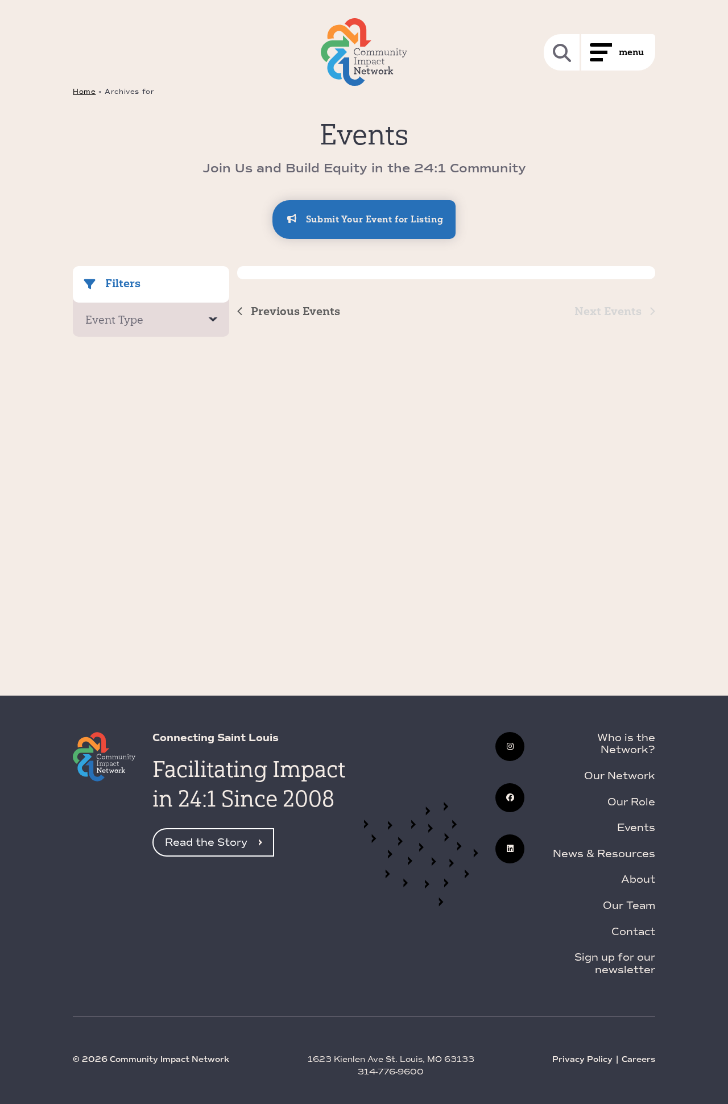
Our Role (631, 802)
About (638, 879)
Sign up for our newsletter (614, 963)
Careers (638, 1059)
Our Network (619, 776)
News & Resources (604, 853)
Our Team (629, 905)
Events (636, 827)
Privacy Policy (582, 1059)
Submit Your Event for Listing (373, 219)
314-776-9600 (391, 1072)
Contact (633, 931)
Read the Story (206, 842)
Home (84, 92)
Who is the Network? (626, 743)
